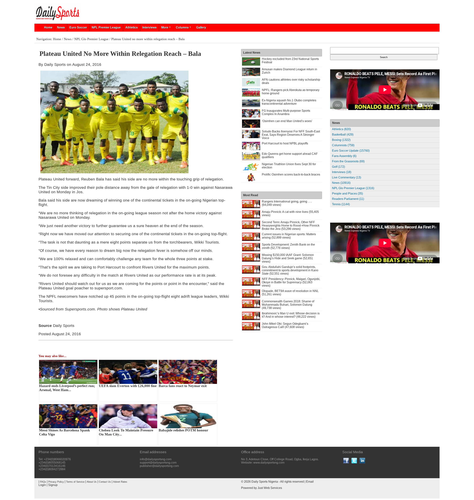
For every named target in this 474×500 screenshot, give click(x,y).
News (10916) (341, 182)
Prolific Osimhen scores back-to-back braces (291, 174)
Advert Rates (120, 481)
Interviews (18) (341, 172)
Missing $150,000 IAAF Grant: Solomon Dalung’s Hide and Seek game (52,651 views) (288, 258)
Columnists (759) (343, 145)
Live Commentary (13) (346, 177)
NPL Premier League (106, 27)
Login (42, 485)
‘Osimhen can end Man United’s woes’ (287, 121)
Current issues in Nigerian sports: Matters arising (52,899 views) (289, 236)
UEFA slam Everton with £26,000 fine (127, 386)
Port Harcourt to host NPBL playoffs (285, 143)
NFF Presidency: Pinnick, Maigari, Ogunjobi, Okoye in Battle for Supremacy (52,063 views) (291, 282)
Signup (53, 485)
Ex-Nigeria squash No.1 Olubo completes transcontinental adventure (289, 102)
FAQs (43, 481)
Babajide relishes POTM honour (183, 430)
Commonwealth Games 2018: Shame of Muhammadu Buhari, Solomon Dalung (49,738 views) (288, 305)
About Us (92, 481)
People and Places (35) (347, 193)
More (164, 27)
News (61, 27)
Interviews (149, 27)
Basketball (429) (342, 134)
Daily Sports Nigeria (264, 481)
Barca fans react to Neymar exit (183, 386)
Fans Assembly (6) (344, 156)
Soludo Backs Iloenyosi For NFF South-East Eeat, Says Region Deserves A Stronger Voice (291, 135)
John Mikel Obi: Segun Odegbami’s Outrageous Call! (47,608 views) (285, 325)
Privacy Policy (56, 481)
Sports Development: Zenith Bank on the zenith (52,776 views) (288, 246)
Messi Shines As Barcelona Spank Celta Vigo (64, 432)
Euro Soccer (78, 27)
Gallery (201, 27)
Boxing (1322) (341, 139)
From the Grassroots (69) (348, 161)
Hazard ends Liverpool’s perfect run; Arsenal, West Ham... (67, 388)
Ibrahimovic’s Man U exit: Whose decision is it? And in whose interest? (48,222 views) (291, 315)
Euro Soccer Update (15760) (351, 150)
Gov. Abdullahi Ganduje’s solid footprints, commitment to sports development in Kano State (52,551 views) (290, 270)
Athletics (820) (341, 129)
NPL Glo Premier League (91, 39)
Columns (182, 27)
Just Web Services (270, 487)
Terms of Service (75, 481)
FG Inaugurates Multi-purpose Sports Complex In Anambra (286, 112)
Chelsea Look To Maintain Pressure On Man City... (126, 432)
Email (310, 481)
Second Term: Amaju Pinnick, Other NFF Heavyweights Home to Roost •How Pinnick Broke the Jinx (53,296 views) (290, 225)
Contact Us (105, 481)
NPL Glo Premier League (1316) (353, 188)
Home (48, 27)
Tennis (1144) (341, 204)
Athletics (131, 27)
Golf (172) (338, 166)
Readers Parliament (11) (348, 198)
